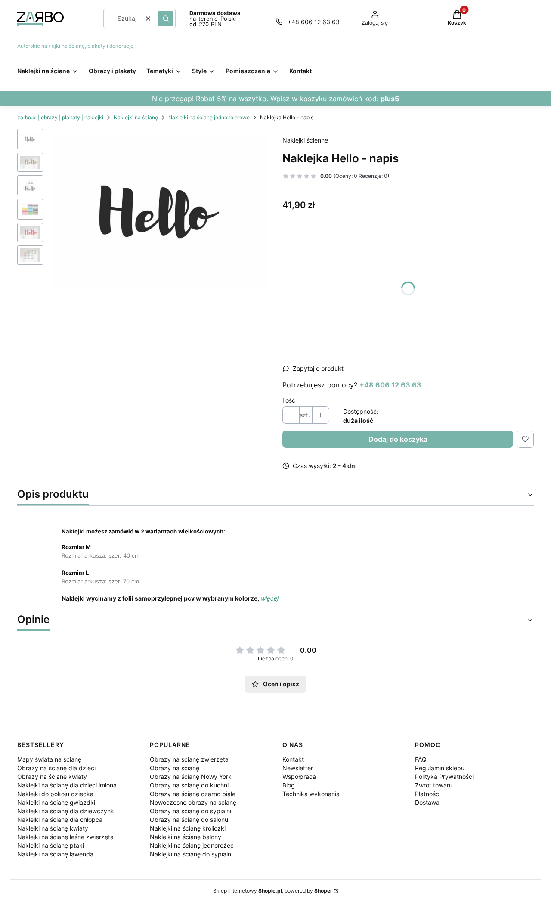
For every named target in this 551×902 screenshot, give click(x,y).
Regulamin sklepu (439, 768)
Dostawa (427, 802)
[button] (165, 18)
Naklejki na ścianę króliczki (188, 828)
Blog (288, 785)
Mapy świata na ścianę (49, 759)
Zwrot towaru (433, 785)
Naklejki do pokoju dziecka (55, 793)
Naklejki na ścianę (136, 117)
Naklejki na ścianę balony (185, 836)
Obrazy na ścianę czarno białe (192, 793)
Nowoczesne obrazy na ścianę (193, 802)
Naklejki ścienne (305, 140)
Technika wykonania (311, 793)
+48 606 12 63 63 (314, 21)
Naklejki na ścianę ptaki (50, 845)
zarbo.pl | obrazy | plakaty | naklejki (60, 117)
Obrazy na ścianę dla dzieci (56, 768)
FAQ (421, 759)
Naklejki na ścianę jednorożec (192, 845)
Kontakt (293, 759)
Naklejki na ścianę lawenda (55, 854)
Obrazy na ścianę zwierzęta (189, 759)
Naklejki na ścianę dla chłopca (59, 819)
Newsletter (297, 768)
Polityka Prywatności (444, 776)
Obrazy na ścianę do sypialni (190, 811)
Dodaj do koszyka (397, 439)
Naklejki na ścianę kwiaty (52, 828)
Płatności (427, 793)
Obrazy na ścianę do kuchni (189, 785)
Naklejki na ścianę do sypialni (191, 854)
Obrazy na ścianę (174, 768)
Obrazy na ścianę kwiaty (52, 776)
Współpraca (299, 776)
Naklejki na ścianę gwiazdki (56, 802)
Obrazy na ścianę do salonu (189, 819)
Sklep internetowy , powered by (272, 890)
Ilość (288, 400)
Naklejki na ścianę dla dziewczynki (66, 811)
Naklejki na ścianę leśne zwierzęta (65, 836)
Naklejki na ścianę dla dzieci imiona (67, 785)
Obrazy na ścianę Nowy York (191, 776)
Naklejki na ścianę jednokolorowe (209, 117)
